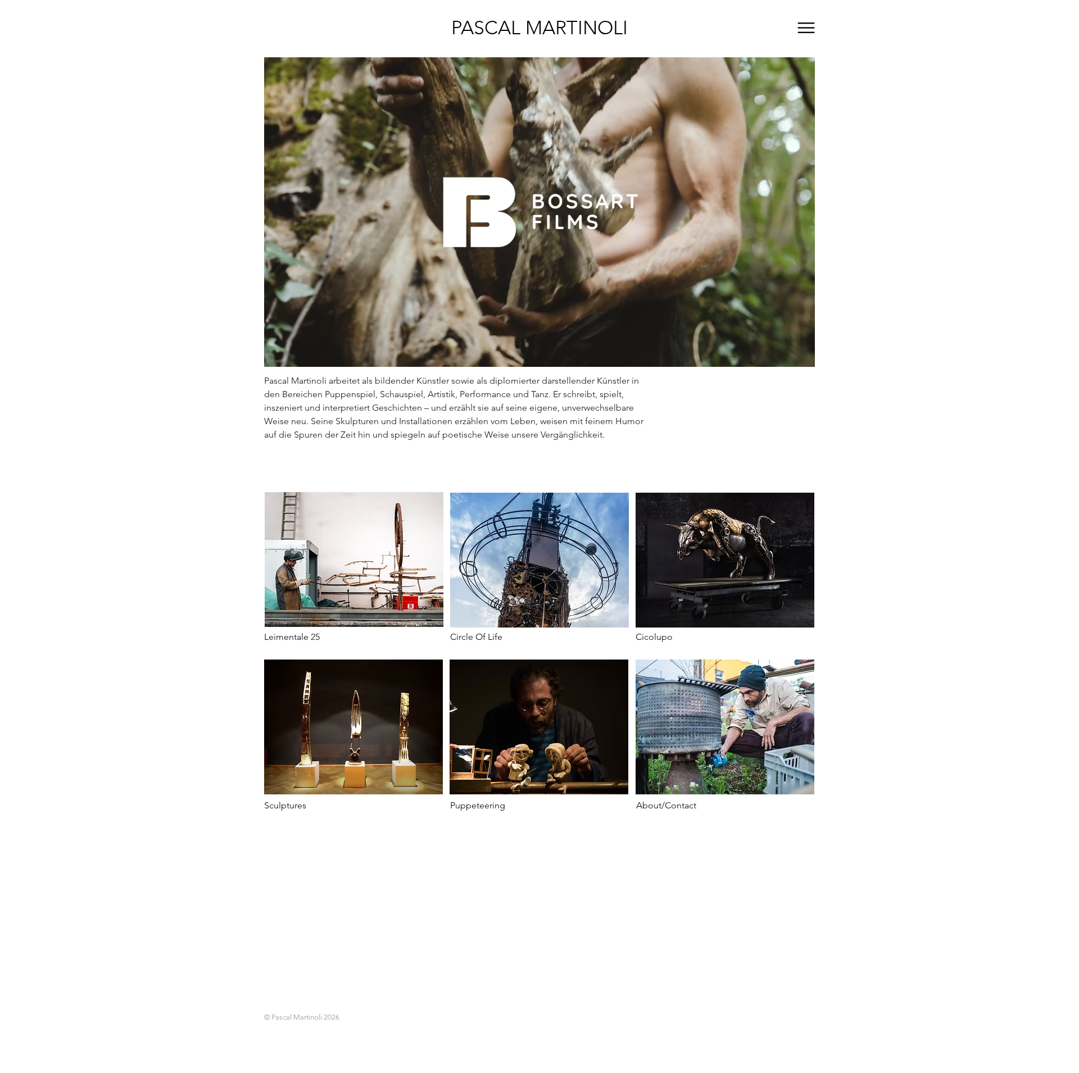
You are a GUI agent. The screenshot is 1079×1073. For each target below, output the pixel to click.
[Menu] (806, 28)
